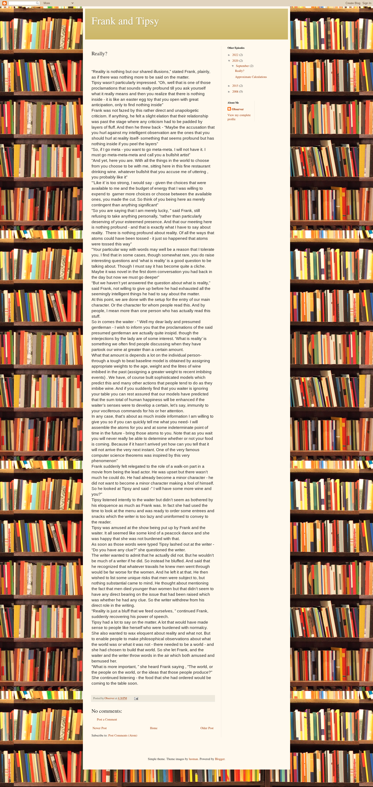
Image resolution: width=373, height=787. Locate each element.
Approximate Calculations (251, 77)
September (243, 66)
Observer (238, 109)
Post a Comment (107, 719)
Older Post (207, 728)
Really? (239, 71)
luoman (193, 759)
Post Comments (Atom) (122, 735)
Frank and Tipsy (125, 20)
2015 (235, 86)
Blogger (219, 759)
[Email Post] (136, 698)
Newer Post (100, 728)
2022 (235, 55)
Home (153, 728)
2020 (235, 60)
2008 (235, 91)
